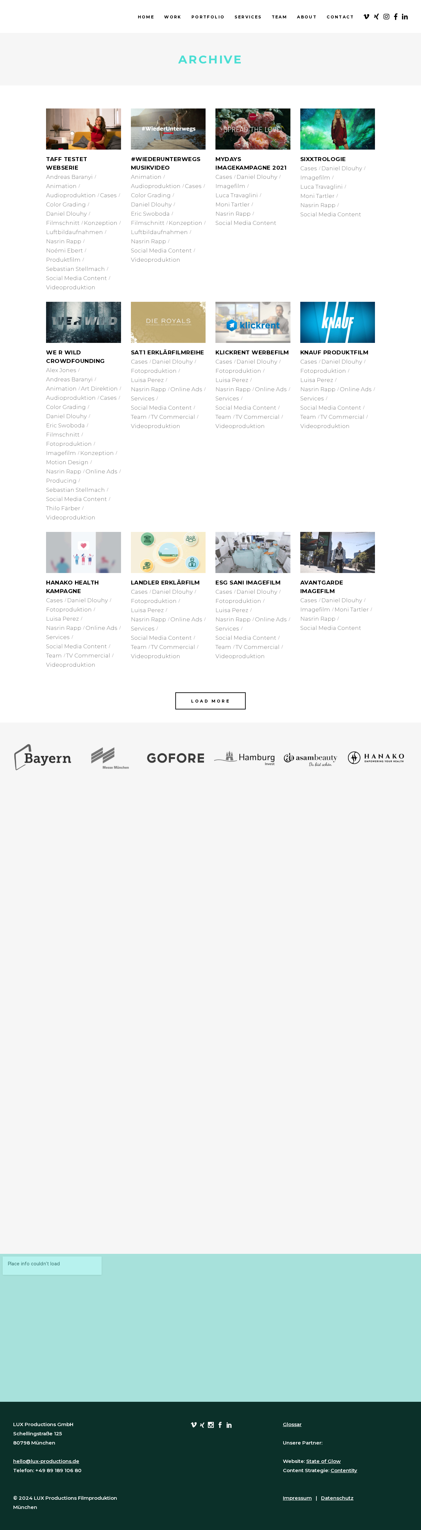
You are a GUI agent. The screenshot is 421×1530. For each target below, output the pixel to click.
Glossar (292, 1424)
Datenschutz (337, 1498)
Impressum (297, 1498)
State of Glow (323, 1461)
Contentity (344, 1470)
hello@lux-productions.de (46, 1461)
